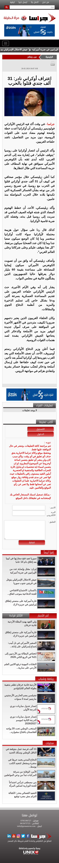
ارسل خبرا (22, 2)
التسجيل (40, 429)
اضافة (32, 542)
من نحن (45, 2)
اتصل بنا (34, 2)
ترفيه (12, 2)
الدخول (40, 434)
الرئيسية (49, 57)
